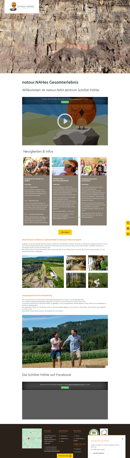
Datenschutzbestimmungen (76, 384)
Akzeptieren (65, 102)
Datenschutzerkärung (75, 99)
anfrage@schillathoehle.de (52, 451)
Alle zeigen (65, 232)
